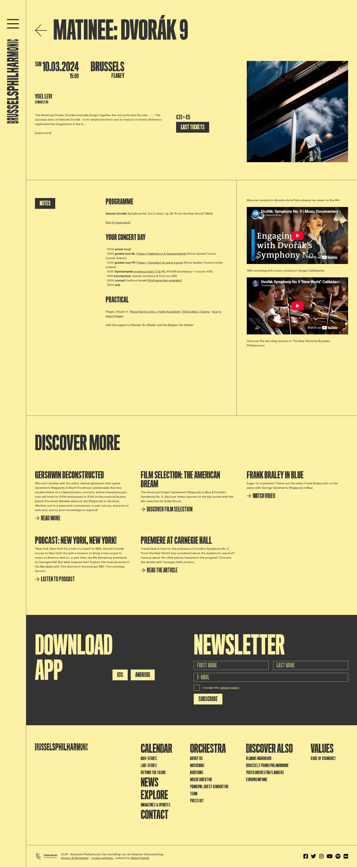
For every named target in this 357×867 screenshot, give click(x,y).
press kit (197, 800)
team (193, 793)
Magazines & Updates (155, 805)
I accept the (221, 688)
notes (45, 203)
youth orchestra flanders (265, 772)
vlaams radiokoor (258, 758)
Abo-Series (149, 758)
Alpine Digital (140, 858)
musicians (197, 765)
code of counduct (323, 758)
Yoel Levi (43, 96)
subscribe (208, 699)
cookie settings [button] (102, 858)
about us (196, 758)
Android (142, 674)
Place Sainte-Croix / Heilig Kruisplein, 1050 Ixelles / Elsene (170, 312)
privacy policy (229, 688)
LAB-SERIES (149, 765)
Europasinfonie (256, 779)
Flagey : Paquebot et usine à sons (160, 263)
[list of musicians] (118, 223)
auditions (196, 772)
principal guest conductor (209, 786)
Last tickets (193, 127)
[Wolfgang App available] (165, 280)
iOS (120, 674)
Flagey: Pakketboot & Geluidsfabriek (161, 254)
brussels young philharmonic (267, 765)
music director (201, 779)
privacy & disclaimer (75, 858)
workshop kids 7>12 (147, 272)
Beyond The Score (153, 772)
